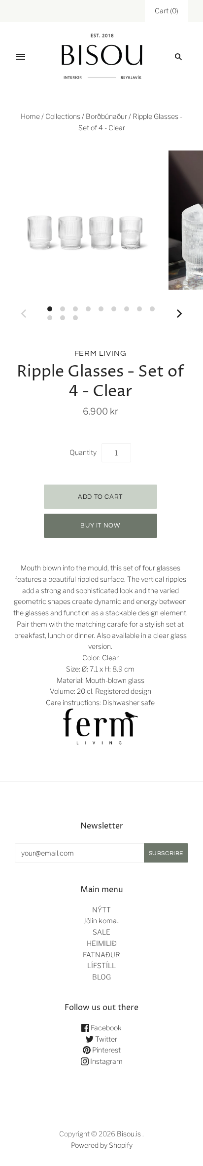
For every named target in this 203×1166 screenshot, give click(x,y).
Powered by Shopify (102, 1145)
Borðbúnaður (106, 116)
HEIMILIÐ (102, 943)
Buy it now (100, 525)
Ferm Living (100, 353)
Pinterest (106, 1050)
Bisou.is (129, 1133)
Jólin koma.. (101, 920)
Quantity (83, 452)
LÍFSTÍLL (101, 965)
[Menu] (21, 56)
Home (30, 116)
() (166, 10)
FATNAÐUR (101, 954)
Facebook (105, 1027)
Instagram (106, 1061)
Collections (62, 116)
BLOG (101, 977)
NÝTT (101, 909)
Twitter (105, 1039)
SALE (101, 932)
